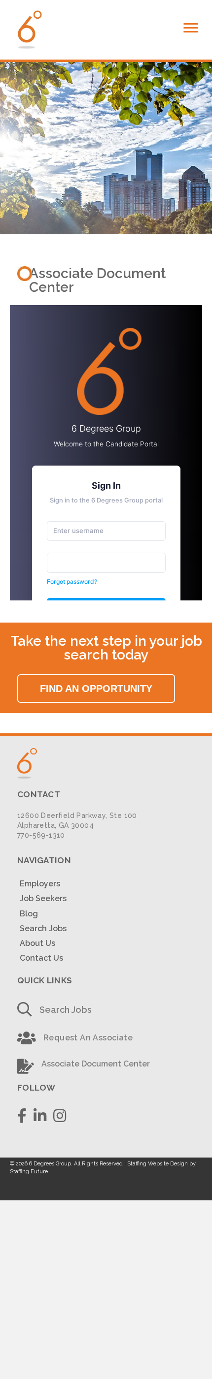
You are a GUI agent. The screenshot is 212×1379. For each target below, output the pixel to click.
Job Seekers (43, 898)
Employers (40, 883)
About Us (37, 943)
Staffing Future (29, 1171)
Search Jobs (43, 928)
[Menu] (190, 28)
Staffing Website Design (157, 1163)
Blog (29, 913)
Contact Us (41, 958)
